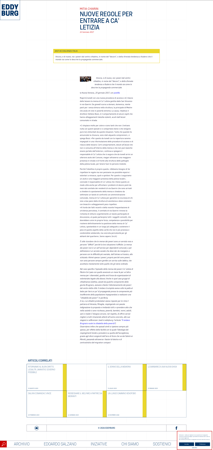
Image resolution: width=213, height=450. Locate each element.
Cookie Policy (194, 447)
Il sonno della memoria (119, 367)
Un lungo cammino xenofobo (122, 393)
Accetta (186, 444)
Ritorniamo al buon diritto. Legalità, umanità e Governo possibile (41, 370)
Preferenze (203, 444)
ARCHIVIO (22, 444)
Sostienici (162, 444)
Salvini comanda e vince (39, 393)
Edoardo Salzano (60, 444)
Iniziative (99, 444)
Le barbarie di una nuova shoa (162, 367)
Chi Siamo (130, 444)
